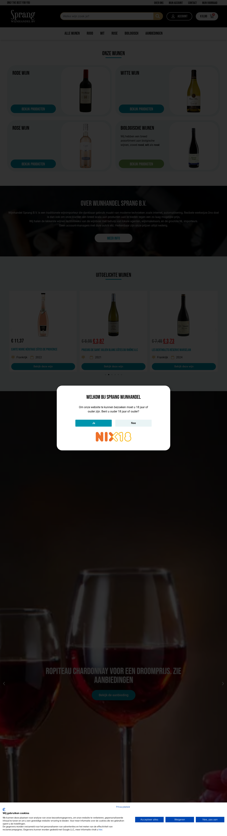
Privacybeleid (123, 806)
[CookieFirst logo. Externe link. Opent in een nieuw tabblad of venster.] (4, 809)
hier (100, 829)
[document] (113, 418)
